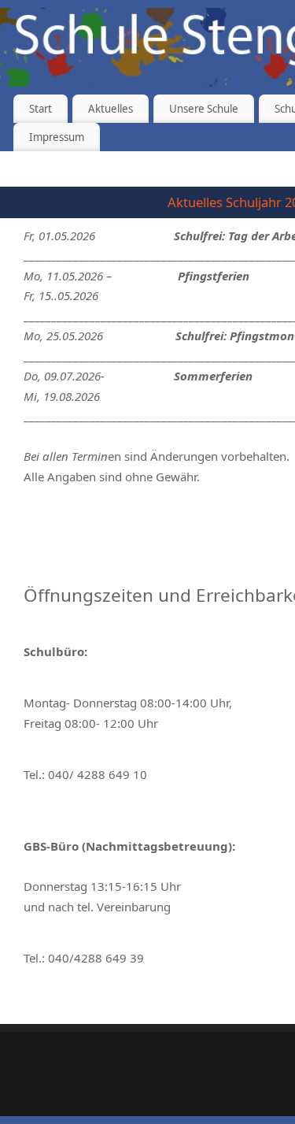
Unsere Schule (203, 109)
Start (40, 109)
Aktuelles (110, 109)
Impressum (56, 137)
